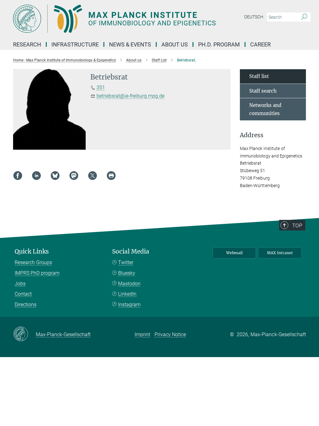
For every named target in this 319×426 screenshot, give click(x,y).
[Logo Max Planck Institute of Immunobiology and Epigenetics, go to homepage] (130, 19)
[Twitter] (92, 175)
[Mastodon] (74, 175)
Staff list (259, 76)
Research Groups (33, 262)
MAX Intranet (280, 252)
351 (101, 87)
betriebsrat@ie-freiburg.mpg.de (130, 96)
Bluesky (126, 273)
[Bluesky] (55, 175)
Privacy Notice (170, 334)
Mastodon (129, 284)
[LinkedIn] (36, 175)
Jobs (20, 284)
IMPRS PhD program (37, 273)
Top (297, 225)
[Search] (304, 17)
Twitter (125, 262)
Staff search (263, 91)
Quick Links (32, 251)
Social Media (130, 251)
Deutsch (253, 16)
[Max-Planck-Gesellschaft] (24, 334)
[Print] (111, 175)
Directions (25, 304)
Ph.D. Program (219, 44)
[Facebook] (17, 175)
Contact (23, 294)
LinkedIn (127, 294)
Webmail (234, 252)
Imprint (142, 334)
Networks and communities (265, 109)
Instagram (129, 304)
